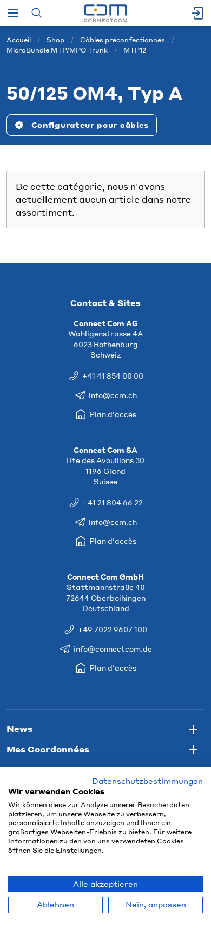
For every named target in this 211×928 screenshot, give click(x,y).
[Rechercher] (36, 13)
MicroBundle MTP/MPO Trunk (57, 50)
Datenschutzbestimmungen (147, 781)
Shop (55, 40)
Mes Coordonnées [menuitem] (47, 749)
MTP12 (134, 50)
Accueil (18, 40)
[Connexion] (198, 13)
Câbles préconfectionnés (122, 40)
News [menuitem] (19, 728)
